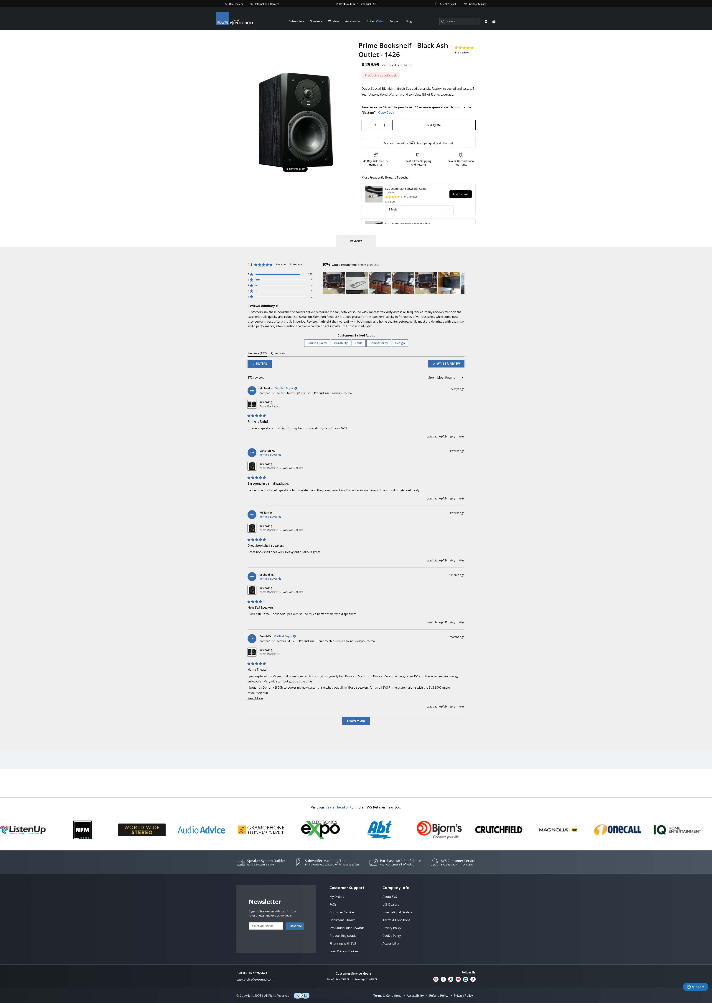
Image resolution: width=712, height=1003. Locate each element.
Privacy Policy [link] (392, 928)
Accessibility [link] (391, 943)
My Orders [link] (336, 897)
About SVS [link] (390, 897)
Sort (431, 377)
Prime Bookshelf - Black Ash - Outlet (281, 468)
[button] (494, 21)
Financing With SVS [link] (342, 943)
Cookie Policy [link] (392, 936)
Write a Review (450, 364)
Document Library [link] (342, 920)
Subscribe (294, 926)
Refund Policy (438, 996)
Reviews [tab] (257, 354)
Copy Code (386, 112)
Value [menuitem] (358, 343)
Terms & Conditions (387, 996)
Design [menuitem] (400, 343)
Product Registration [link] (343, 936)
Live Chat (467, 864)
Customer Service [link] (341, 912)
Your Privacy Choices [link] (343, 951)
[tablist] (356, 241)
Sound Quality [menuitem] (317, 343)
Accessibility (415, 996)
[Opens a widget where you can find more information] (695, 987)
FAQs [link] (333, 904)
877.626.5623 (449, 864)
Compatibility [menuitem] (379, 343)
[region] (393, 283)
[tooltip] (277, 305)
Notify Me (434, 125)
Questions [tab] (278, 354)
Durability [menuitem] (341, 343)
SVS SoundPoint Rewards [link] (346, 928)
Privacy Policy (463, 996)
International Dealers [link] (397, 912)
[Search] (443, 21)
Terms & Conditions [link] (396, 920)
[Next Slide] (461, 283)
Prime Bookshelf (269, 406)
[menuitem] (296, 21)
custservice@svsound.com (254, 979)
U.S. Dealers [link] (391, 904)
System (368, 112)
